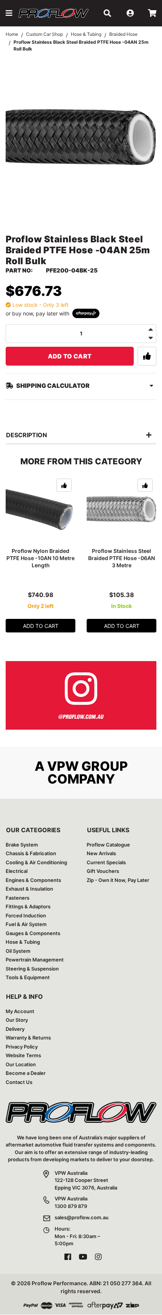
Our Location (21, 1064)
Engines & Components (33, 880)
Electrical (17, 871)
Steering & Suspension (32, 969)
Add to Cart (70, 356)
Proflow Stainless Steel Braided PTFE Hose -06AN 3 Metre (121, 558)
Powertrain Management (35, 960)
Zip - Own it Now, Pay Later (118, 880)
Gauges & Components (33, 933)
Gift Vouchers (103, 871)
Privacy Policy (22, 1047)
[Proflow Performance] (53, 13)
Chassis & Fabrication (31, 853)
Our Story (17, 1020)
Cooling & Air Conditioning (36, 862)
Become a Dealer (26, 1073)
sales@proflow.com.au (82, 1217)
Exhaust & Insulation (29, 889)
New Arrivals (101, 853)
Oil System (18, 951)
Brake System (22, 845)
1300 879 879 (71, 1206)
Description (26, 435)
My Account (20, 1011)
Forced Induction (26, 915)
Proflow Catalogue (108, 845)
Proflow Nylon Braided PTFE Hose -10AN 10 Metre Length (40, 558)
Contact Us (19, 1082)
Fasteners (17, 898)
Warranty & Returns (28, 1038)
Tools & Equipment (28, 977)
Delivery (15, 1029)
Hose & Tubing (23, 942)
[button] (9, 13)
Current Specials (106, 862)
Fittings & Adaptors (28, 906)
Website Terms (23, 1055)
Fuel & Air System (26, 924)
